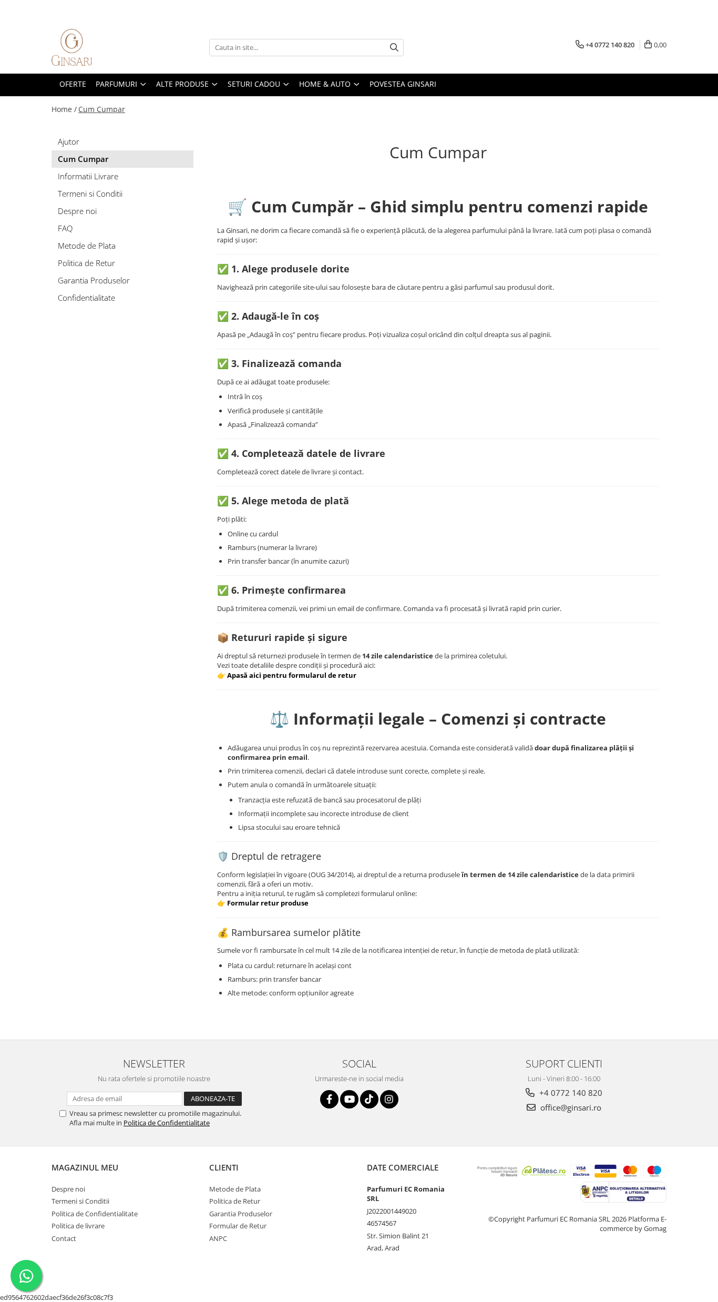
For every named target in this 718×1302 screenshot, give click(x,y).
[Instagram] (389, 1099)
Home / (64, 109)
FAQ (65, 228)
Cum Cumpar (101, 109)
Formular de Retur (237, 1225)
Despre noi (77, 211)
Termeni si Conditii (90, 193)
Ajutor (68, 141)
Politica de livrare (78, 1225)
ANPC (218, 1238)
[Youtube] (349, 1099)
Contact (64, 1238)
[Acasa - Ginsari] (104, 47)
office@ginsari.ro (569, 1107)
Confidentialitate (86, 297)
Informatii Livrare (88, 176)
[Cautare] (394, 47)
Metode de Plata (87, 245)
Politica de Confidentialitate (167, 1122)
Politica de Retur (86, 263)
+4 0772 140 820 (569, 1092)
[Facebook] (329, 1099)
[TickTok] (369, 1099)
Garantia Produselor (94, 280)
